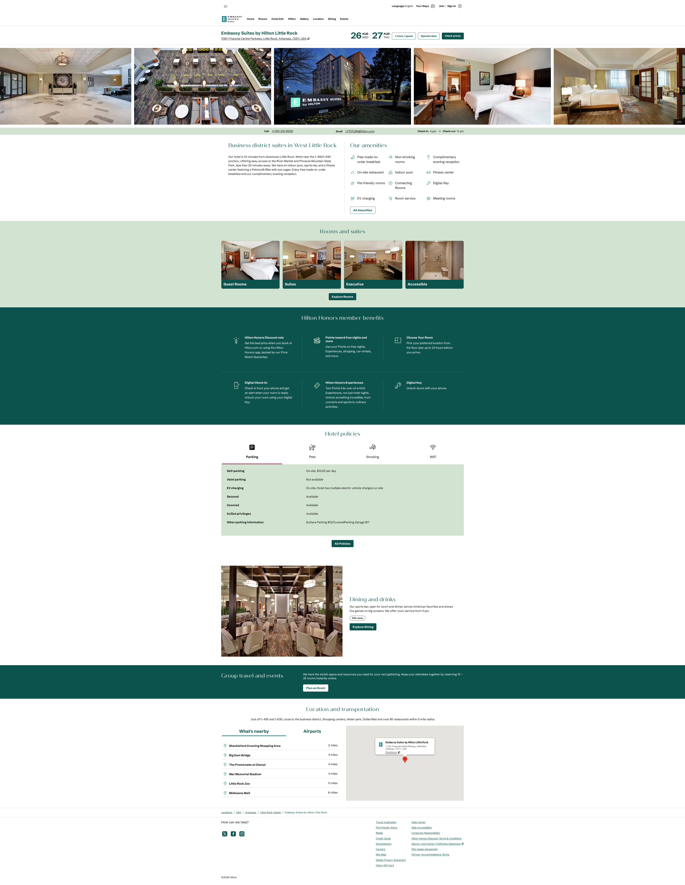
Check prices (454, 35)
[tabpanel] (342, 500)
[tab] (252, 453)
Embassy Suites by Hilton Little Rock (306, 812)
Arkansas (250, 812)
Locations (226, 812)
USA (238, 812)
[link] (282, 131)
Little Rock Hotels (270, 812)
